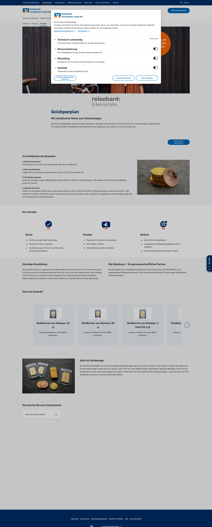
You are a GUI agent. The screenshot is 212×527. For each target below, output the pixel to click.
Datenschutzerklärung (64, 31)
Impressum (82, 31)
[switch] (155, 48)
